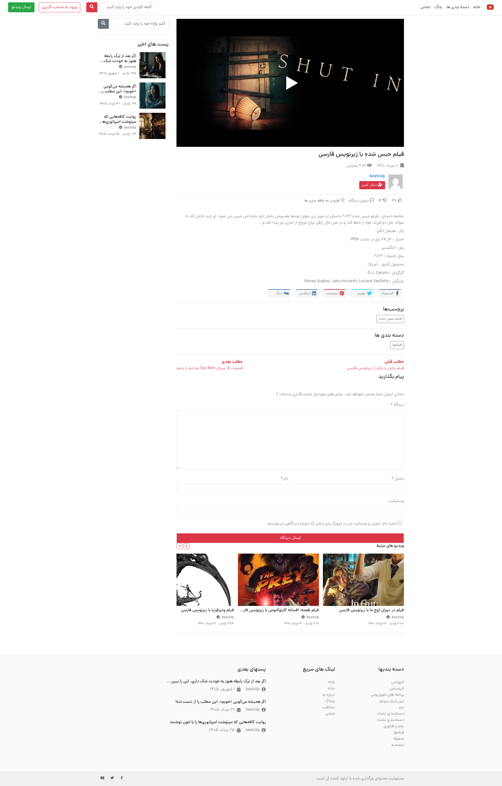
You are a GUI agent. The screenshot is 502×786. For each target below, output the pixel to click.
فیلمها (397, 345)
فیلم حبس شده (390, 319)
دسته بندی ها (458, 7)
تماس (425, 7)
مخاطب (328, 707)
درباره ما (328, 695)
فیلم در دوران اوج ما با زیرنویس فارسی (371, 610)
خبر (401, 707)
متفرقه (398, 739)
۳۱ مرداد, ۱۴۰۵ (222, 710)
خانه (476, 7)
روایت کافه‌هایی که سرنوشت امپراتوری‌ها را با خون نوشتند (117, 122)
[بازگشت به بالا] (14, 755)
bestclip (377, 176)
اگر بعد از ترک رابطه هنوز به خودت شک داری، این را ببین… (120, 61)
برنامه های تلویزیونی (387, 695)
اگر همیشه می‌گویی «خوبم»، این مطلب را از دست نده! (118, 91)
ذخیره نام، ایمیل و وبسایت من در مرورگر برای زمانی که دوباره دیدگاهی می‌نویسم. (332, 524)
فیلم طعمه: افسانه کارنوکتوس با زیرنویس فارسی (278, 610)
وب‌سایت (396, 501)
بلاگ (438, 7)
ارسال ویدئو (21, 7)
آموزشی (397, 682)
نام (284, 479)
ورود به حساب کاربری (59, 7)
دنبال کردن (370, 185)
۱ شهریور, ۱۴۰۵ (222, 689)
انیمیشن (397, 688)
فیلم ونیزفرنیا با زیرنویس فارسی (207, 610)
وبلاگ (330, 701)
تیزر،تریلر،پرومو (391, 701)
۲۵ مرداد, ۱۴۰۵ (222, 730)
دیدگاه (397, 405)
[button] (187, 546)
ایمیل (397, 479)
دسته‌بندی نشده (390, 714)
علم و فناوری (394, 726)
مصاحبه (397, 745)
